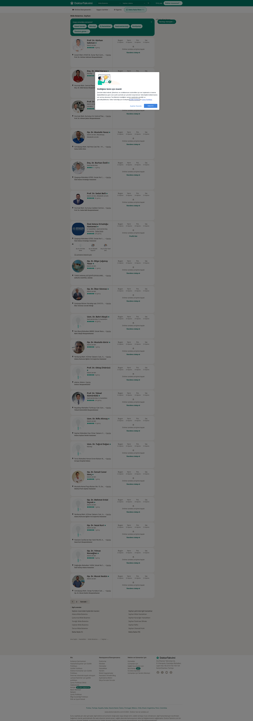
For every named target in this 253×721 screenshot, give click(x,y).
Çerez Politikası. (147, 100)
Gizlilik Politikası (134, 100)
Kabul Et (151, 106)
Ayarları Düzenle (136, 106)
